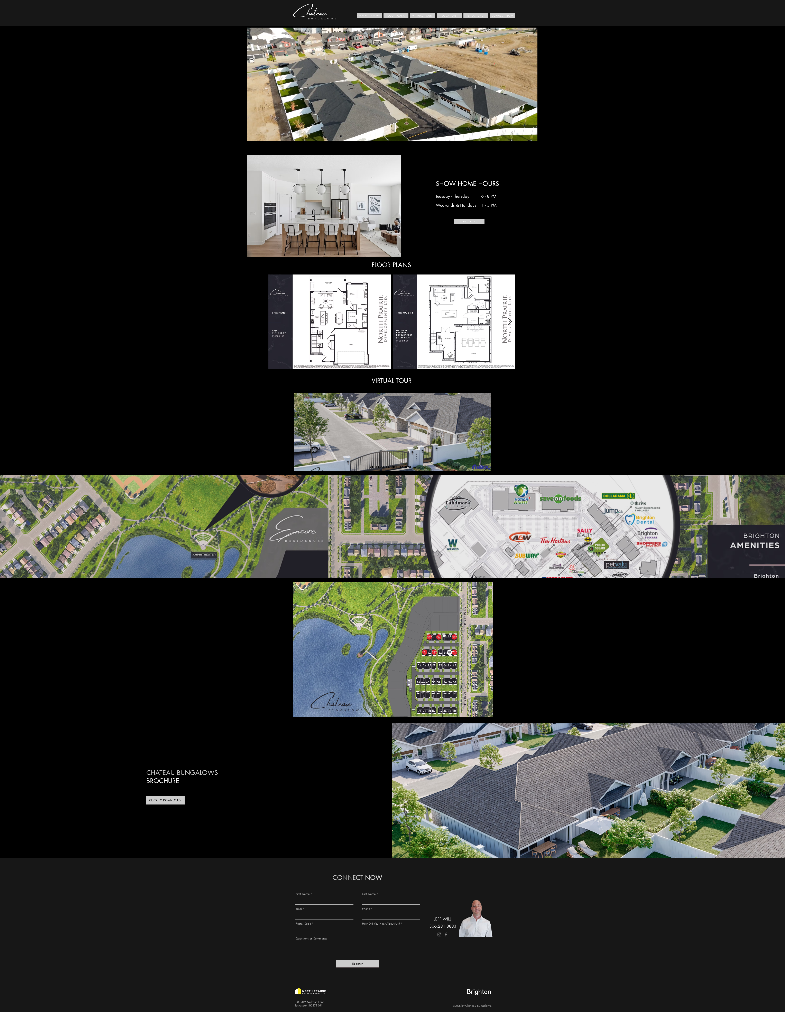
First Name (303, 893)
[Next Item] (510, 322)
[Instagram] (439, 934)
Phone (366, 908)
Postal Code (303, 923)
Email (299, 908)
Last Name (369, 893)
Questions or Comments (311, 938)
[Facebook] (446, 934)
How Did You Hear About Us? (381, 923)
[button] (532, 136)
